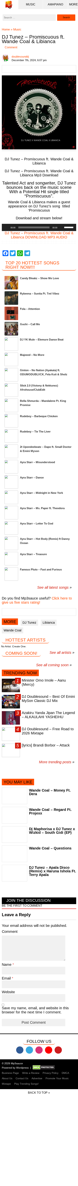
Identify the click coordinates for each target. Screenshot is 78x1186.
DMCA (65, 1072)
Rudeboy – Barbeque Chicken (39, 416)
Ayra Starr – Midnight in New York (41, 492)
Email (7, 978)
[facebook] (19, 1050)
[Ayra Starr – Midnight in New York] (11, 497)
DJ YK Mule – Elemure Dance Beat (41, 339)
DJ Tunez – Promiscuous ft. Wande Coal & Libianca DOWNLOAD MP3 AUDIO (39, 235)
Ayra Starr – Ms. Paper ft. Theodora (42, 508)
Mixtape (6, 1083)
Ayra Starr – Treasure (33, 554)
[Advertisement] (39, 1147)
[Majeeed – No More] (11, 359)
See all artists (60, 653)
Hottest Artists (25, 640)
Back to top (38, 1092)
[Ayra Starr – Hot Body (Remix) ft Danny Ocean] (11, 543)
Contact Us (22, 1078)
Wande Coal (12, 630)
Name (7, 965)
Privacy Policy (50, 1072)
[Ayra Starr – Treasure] (11, 558)
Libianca (49, 622)
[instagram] (39, 1050)
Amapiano (55, 4)
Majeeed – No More (32, 354)
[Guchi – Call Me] (11, 328)
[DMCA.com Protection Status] (44, 1067)
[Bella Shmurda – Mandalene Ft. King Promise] (11, 405)
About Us (7, 1078)
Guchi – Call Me (30, 324)
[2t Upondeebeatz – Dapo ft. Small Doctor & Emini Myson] (11, 451)
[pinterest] (58, 1050)
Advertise (37, 1078)
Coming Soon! (21, 653)
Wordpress (22, 1067)
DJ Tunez (29, 622)
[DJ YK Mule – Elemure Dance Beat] (11, 344)
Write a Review (30, 1072)
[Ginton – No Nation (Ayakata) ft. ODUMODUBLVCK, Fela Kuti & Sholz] (11, 374)
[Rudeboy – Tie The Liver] (11, 436)
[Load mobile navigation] (73, 4)
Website (8, 992)
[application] (39, 227)
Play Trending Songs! (26, 1083)
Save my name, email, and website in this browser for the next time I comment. (35, 1010)
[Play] (6, 227)
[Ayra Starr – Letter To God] (11, 528)
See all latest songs (53, 587)
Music (30, 4)
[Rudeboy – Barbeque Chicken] (11, 420)
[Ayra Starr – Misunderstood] (11, 466)
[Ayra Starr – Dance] (11, 482)
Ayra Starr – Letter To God (36, 523)
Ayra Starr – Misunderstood (37, 462)
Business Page (10, 1072)
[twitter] (29, 1050)
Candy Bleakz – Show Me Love (39, 278)
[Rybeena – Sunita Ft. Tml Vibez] (11, 298)
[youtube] (48, 1050)
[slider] (69, 227)
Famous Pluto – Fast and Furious (41, 569)
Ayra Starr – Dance (32, 477)
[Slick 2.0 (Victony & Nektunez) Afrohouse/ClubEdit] (11, 390)
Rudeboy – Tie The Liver (35, 431)
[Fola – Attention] (11, 313)
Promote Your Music (57, 1078)
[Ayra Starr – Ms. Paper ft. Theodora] (11, 512)
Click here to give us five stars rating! (37, 600)
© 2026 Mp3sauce (12, 1063)
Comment (11, 47)
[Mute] (61, 227)
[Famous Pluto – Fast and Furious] (11, 574)
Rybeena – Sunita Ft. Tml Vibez (39, 293)
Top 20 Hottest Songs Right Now (32, 265)
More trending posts (56, 762)
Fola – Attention (30, 308)
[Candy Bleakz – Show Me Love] (11, 282)
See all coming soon (52, 665)
